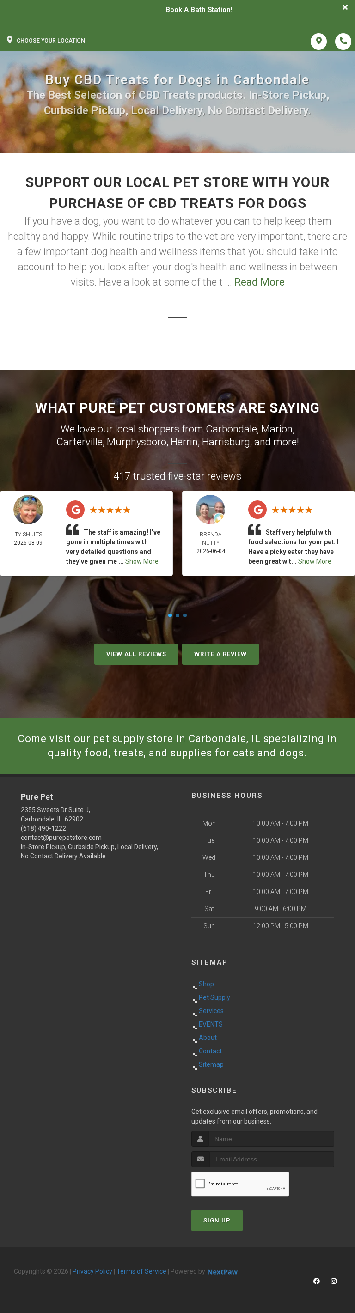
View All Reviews (136, 653)
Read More (259, 282)
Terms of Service (141, 1271)
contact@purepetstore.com (61, 837)
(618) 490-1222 (43, 828)
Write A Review (220, 653)
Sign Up (217, 1220)
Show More (142, 561)
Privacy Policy (92, 1271)
